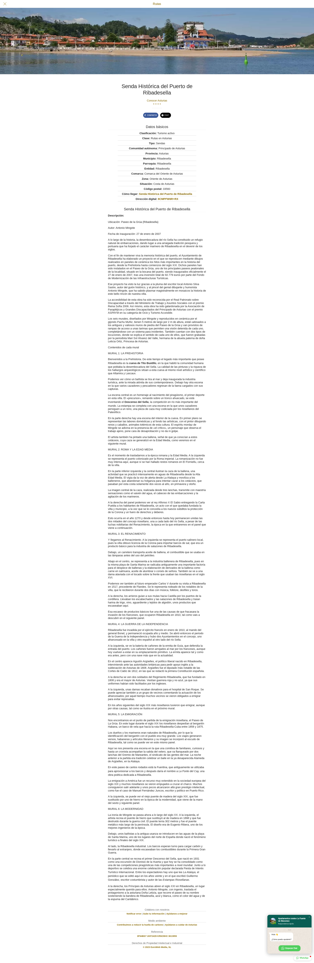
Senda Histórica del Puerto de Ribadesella (165, 193)
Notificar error (134, 914)
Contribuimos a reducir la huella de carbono (140, 925)
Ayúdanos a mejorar (176, 914)
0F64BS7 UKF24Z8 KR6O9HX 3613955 (157, 936)
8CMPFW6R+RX (168, 199)
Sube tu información (153, 914)
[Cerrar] (4, 3)
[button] (309, 917)
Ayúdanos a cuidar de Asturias (181, 925)
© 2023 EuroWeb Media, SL (157, 947)
